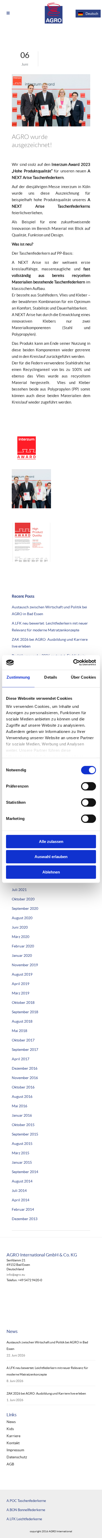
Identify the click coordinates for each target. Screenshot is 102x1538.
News (11, 1422)
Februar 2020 (23, 946)
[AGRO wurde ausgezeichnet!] (51, 100)
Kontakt (13, 1443)
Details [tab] (50, 677)
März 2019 (20, 993)
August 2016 (22, 1096)
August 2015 (22, 1143)
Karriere (13, 1436)
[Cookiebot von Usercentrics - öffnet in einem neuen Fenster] (73, 662)
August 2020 (22, 918)
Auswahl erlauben (51, 856)
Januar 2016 (22, 1115)
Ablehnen (51, 872)
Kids (10, 1429)
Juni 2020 (20, 927)
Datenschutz (17, 1457)
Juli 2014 (19, 1191)
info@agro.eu (16, 1274)
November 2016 (25, 1078)
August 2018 (22, 1021)
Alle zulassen (51, 841)
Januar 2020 (22, 955)
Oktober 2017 (23, 1040)
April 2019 (20, 984)
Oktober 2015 (23, 1125)
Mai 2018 (19, 1031)
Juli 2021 (19, 890)
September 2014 (25, 1172)
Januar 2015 (22, 1162)
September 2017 (25, 1049)
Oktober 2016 (23, 1087)
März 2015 (20, 1153)
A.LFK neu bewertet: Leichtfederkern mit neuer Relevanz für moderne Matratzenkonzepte (47, 1371)
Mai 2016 (19, 1106)
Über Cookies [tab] (83, 677)
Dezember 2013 (24, 1219)
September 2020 (25, 908)
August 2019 (22, 974)
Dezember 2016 (24, 1068)
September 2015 (25, 1134)
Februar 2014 (23, 1209)
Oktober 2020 (23, 899)
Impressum (15, 1450)
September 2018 (25, 1012)
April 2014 (20, 1200)
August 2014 (22, 1181)
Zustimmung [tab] (18, 677)
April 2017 (20, 1059)
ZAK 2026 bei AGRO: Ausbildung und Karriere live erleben (46, 1393)
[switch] (88, 786)
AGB (10, 1464)
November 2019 (25, 965)
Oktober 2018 (23, 1002)
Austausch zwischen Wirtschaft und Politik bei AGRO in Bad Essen (47, 1345)
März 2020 (20, 937)
